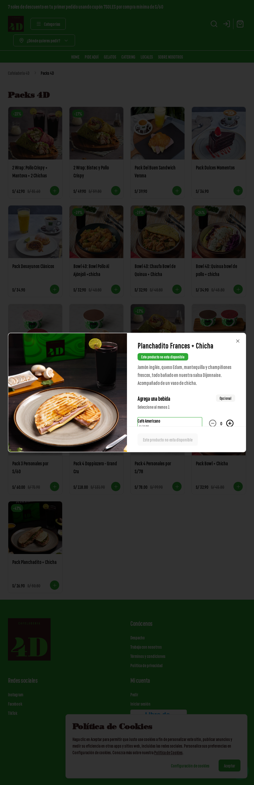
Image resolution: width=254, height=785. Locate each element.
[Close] (237, 341)
